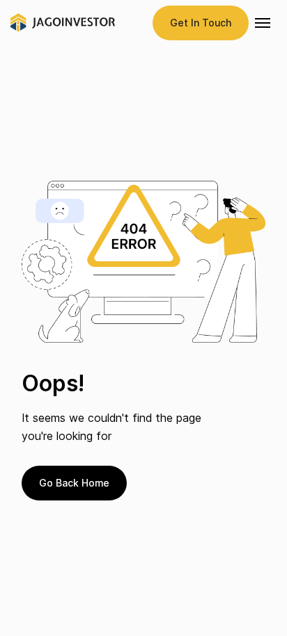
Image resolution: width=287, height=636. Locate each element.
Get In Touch (200, 22)
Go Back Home (74, 483)
